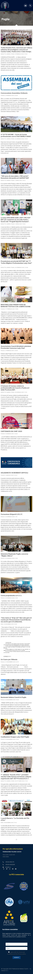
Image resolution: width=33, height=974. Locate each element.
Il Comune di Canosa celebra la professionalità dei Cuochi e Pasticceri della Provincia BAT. (15, 388)
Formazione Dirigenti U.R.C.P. (12, 514)
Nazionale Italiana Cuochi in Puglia (13, 697)
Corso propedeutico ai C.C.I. (11, 595)
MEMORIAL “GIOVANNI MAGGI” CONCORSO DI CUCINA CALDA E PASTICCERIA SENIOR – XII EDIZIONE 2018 (14, 942)
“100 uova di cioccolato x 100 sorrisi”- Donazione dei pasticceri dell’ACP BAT (15, 177)
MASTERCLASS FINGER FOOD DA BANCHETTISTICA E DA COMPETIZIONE (15, 305)
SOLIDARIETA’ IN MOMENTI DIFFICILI (14, 473)
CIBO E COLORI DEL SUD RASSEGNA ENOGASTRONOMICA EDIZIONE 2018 (14, 898)
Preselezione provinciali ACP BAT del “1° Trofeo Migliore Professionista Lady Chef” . (16, 263)
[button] (25, 5)
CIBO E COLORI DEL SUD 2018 (12, 858)
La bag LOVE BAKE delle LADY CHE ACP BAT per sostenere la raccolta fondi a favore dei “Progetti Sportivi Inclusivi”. (15, 219)
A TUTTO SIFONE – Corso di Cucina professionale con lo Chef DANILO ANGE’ (16, 135)
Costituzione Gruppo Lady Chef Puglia (15, 737)
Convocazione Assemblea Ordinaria (14, 93)
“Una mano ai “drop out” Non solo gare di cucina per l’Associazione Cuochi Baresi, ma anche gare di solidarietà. (16, 620)
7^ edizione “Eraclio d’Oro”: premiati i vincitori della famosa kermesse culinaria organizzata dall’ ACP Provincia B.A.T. (16, 777)
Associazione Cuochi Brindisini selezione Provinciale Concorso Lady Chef (16, 347)
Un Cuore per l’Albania (9, 659)
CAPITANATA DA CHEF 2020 (11, 431)
